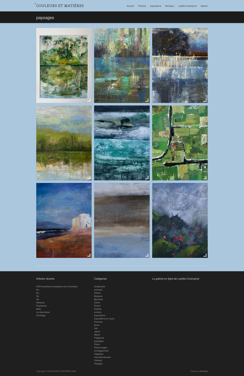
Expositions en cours (104, 318)
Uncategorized (101, 350)
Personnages (100, 347)
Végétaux (98, 353)
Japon (97, 331)
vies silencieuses (102, 357)
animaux (98, 289)
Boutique (169, 5)
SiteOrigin (204, 371)
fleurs (96, 324)
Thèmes (142, 5)
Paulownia (41, 305)
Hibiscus (40, 302)
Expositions (155, 5)
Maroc (97, 334)
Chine (97, 302)
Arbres (97, 292)
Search (204, 5)
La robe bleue (43, 312)
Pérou (97, 344)
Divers (97, 305)
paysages (99, 340)
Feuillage (40, 315)
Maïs (38, 308)
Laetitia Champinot (187, 5)
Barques (98, 295)
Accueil (130, 5)
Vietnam (98, 360)
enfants (97, 312)
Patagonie (99, 337)
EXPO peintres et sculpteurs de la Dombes (57, 286)
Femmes (98, 321)
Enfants (97, 308)
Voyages (98, 363)
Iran (96, 328)
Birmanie (98, 299)
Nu (37, 289)
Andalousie (99, 286)
